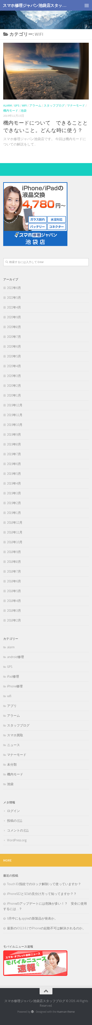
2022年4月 (14, 307)
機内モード (10, 110)
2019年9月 (14, 434)
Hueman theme (66, 1012)
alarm (7, 105)
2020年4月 (14, 366)
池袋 (24, 110)
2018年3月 (14, 610)
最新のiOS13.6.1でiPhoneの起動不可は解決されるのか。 (46, 928)
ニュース (13, 745)
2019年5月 (14, 474)
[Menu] (86, 5)
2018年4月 (14, 601)
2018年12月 (14, 522)
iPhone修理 (15, 686)
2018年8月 (14, 562)
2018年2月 (14, 620)
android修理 (15, 657)
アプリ (12, 706)
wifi (24, 105)
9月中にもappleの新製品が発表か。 (32, 918)
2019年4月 (14, 483)
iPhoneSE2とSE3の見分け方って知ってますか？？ (42, 894)
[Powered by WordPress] (32, 1011)
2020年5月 (14, 356)
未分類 (12, 764)
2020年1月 (14, 395)
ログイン (13, 811)
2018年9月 (14, 552)
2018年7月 (14, 571)
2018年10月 (14, 542)
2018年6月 (14, 581)
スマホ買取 (15, 735)
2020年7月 (14, 337)
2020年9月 (14, 317)
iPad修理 (13, 676)
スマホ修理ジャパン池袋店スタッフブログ (36, 5)
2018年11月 (14, 532)
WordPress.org (17, 840)
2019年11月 (14, 415)
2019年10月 (14, 425)
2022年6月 (14, 288)
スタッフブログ (54, 105)
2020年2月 (14, 386)
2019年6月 (14, 464)
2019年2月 (14, 503)
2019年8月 (14, 444)
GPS (16, 105)
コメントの (17, 830)
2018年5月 (14, 591)
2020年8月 (14, 327)
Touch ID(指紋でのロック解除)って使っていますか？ (44, 884)
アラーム (35, 105)
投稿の (14, 821)
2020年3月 (14, 376)
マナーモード (76, 105)
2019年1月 (14, 513)
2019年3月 (14, 493)
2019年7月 (14, 454)
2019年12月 (14, 405)
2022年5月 (14, 298)
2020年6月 (14, 346)
